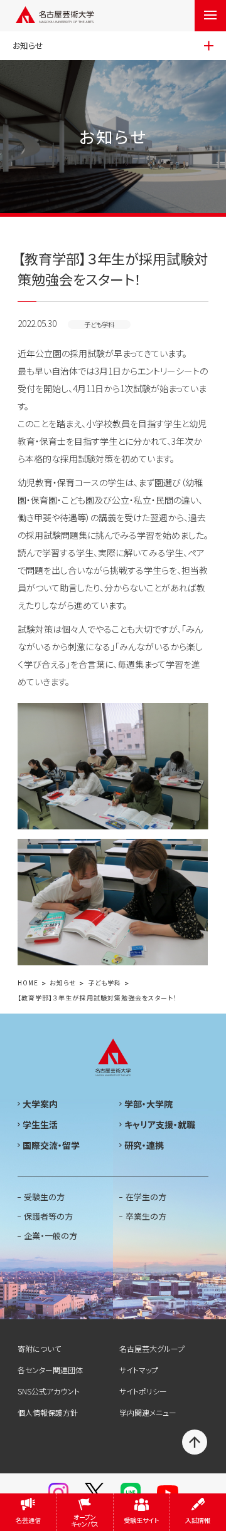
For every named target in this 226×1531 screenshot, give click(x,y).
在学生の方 (146, 1197)
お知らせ (63, 983)
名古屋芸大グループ (152, 1348)
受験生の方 (44, 1197)
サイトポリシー (143, 1391)
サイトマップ (138, 1369)
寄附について (39, 1348)
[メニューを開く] (210, 15)
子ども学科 (104, 983)
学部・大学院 (148, 1104)
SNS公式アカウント (49, 1391)
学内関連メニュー (147, 1412)
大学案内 (40, 1104)
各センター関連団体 (50, 1369)
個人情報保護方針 (48, 1412)
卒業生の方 (146, 1216)
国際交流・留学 (51, 1145)
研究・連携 (144, 1145)
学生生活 (40, 1124)
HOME (28, 983)
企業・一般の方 (50, 1236)
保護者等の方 (48, 1216)
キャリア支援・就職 (159, 1124)
